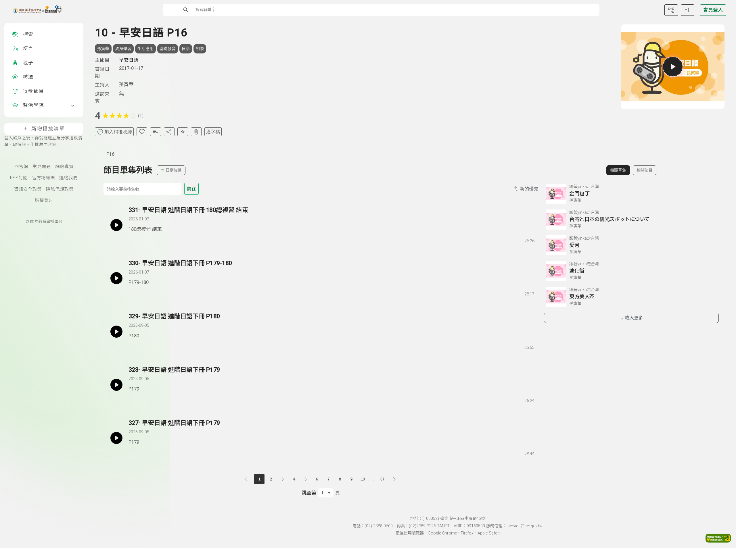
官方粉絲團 (43, 177)
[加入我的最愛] (142, 131)
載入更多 (634, 317)
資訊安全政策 (28, 189)
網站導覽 (64, 166)
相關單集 (618, 170)
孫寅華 (103, 48)
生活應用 (145, 48)
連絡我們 (68, 177)
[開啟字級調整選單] (687, 10)
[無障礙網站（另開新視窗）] (718, 541)
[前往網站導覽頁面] (671, 10)
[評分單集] (182, 131)
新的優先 (529, 188)
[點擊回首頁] (34, 10)
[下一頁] (394, 479)
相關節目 (645, 170)
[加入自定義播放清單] (143, 240)
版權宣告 (44, 200)
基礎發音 (168, 48)
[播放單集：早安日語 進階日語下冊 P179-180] (116, 278)
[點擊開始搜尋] (185, 10)
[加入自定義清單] (155, 131)
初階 (200, 48)
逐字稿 (213, 131)
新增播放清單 (48, 129)
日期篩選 (174, 170)
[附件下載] (196, 131)
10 (363, 479)
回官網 (21, 166)
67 (382, 479)
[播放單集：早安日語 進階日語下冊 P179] (116, 384)
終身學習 (123, 48)
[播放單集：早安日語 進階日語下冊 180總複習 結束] (116, 225)
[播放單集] (673, 66)
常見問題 (41, 166)
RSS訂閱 (19, 177)
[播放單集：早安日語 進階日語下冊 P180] (116, 331)
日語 (186, 48)
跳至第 (309, 493)
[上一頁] (247, 479)
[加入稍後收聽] (133, 240)
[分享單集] (169, 131)
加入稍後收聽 (118, 131)
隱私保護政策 (60, 189)
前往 (191, 188)
